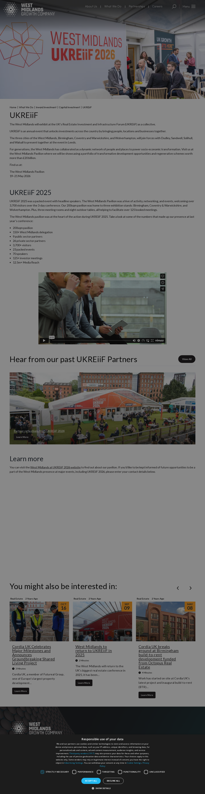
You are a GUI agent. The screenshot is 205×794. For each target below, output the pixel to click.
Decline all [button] (113, 780)
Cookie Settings (134, 763)
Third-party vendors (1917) (81, 753)
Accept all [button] (91, 780)
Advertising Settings (73, 763)
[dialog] (102, 764)
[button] (102, 788)
